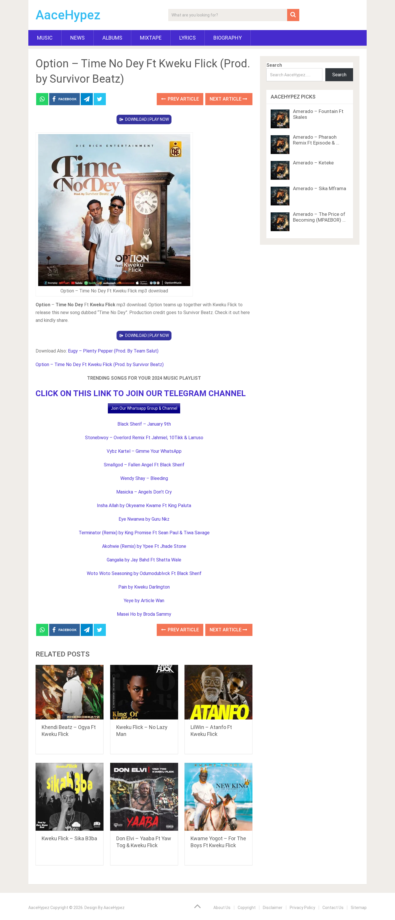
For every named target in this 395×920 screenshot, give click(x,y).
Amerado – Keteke (313, 163)
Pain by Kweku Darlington (144, 587)
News (77, 38)
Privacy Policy (302, 907)
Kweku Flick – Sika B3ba (69, 838)
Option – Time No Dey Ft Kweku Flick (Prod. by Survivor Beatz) (100, 364)
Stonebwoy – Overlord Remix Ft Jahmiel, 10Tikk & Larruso (144, 437)
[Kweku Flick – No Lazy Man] (144, 692)
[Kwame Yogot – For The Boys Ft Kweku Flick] (218, 797)
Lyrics (187, 38)
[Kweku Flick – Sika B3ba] (70, 797)
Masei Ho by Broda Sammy (144, 614)
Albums (112, 38)
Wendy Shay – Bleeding (144, 478)
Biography (227, 38)
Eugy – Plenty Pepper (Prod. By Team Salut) (113, 351)
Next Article (226, 99)
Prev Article (183, 99)
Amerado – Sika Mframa (319, 188)
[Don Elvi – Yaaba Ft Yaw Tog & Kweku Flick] (144, 797)
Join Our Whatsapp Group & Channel (144, 408)
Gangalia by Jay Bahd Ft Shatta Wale (144, 560)
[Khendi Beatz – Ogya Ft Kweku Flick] (70, 692)
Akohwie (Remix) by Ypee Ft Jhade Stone (144, 546)
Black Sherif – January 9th (144, 424)
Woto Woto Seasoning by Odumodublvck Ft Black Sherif (144, 573)
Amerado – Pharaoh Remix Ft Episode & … (316, 140)
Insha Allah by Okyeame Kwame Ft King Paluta (144, 505)
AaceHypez (68, 15)
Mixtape (151, 38)
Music (45, 38)
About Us (221, 907)
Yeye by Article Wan (144, 600)
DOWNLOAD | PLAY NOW (147, 119)
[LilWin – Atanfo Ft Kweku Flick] (218, 692)
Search (274, 65)
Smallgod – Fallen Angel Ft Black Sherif (144, 465)
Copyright (247, 907)
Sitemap (359, 907)
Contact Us (333, 907)
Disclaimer (273, 907)
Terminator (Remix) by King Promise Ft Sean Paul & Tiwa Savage (144, 532)
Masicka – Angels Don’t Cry (144, 492)
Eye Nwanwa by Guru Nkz (144, 519)
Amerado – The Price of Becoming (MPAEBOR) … (319, 217)
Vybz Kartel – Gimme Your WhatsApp (144, 451)
